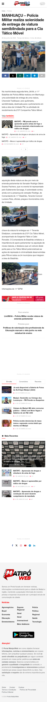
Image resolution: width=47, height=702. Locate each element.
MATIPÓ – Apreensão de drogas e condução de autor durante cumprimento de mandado (27, 493)
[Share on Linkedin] (27, 76)
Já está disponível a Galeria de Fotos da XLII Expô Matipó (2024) (28, 388)
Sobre (4, 687)
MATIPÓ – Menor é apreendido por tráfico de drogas (22, 141)
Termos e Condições (9, 689)
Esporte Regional (20, 608)
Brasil (4, 611)
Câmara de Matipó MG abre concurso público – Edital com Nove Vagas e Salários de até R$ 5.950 (28, 410)
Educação (6, 618)
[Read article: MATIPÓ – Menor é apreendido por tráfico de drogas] (6, 483)
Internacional (22, 620)
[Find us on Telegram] (30, 545)
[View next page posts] (25, 149)
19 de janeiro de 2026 (23, 131)
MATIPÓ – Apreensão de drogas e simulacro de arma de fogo (27, 471)
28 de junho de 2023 (9, 38)
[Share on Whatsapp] (20, 76)
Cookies (21, 687)
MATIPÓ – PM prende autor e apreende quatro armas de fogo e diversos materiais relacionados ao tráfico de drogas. (28, 125)
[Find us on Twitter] (16, 545)
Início (3, 11)
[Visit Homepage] (22, 3)
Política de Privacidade (28, 689)
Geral (19, 613)
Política (35, 611)
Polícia (9, 11)
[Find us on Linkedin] (34, 545)
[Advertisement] (23, 83)
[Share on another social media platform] (42, 76)
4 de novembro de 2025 (11, 144)
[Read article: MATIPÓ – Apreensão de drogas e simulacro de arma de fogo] (6, 473)
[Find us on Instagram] (21, 545)
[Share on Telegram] (34, 76)
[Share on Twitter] (13, 76)
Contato (12, 687)
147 (25, 137)
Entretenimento (8, 621)
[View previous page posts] (21, 149)
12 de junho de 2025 (21, 499)
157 (22, 144)
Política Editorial (7, 692)
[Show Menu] (3, 3)
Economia (6, 614)
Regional (36, 614)
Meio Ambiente (23, 624)
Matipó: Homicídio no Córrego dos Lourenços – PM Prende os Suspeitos (28, 399)
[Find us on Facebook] (12, 545)
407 (31, 499)
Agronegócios (7, 607)
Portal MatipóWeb (13, 696)
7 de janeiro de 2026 (14, 137)
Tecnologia (36, 621)
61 (34, 131)
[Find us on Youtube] (25, 545)
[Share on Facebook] (5, 76)
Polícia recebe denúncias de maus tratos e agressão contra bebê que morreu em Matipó (27, 423)
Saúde (34, 618)
